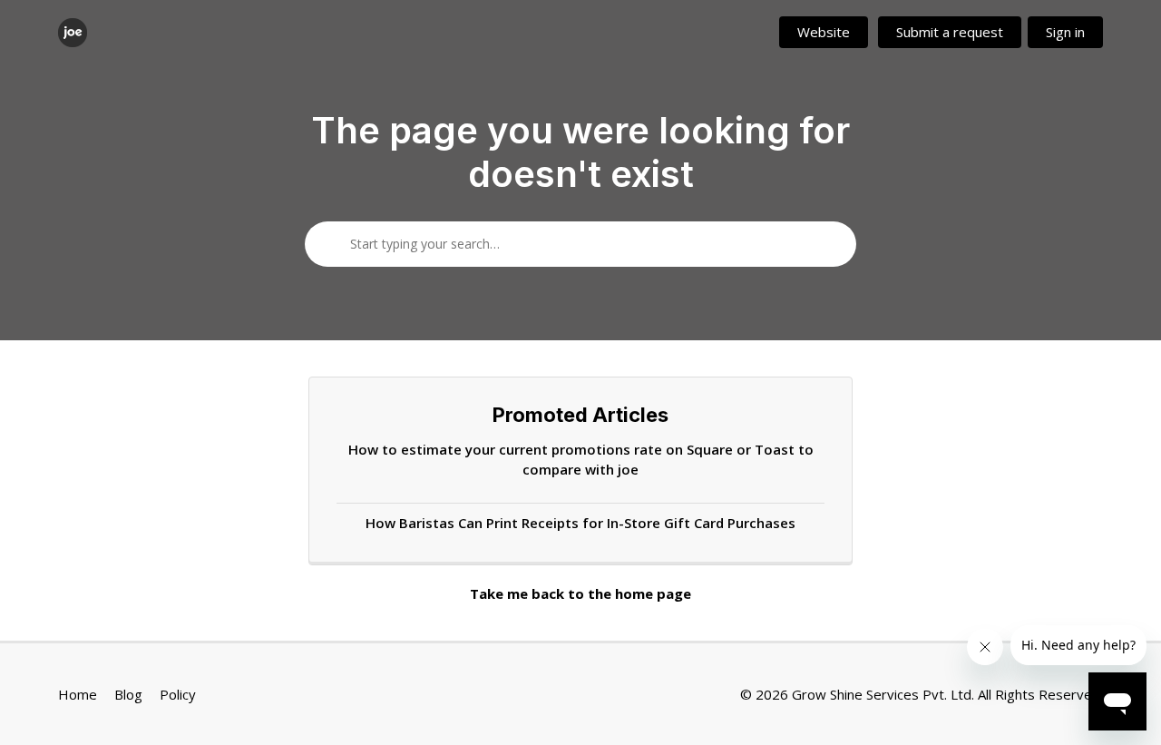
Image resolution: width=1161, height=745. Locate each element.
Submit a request (949, 32)
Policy (178, 694)
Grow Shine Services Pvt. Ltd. (883, 694)
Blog (128, 694)
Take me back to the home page (580, 593)
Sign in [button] (1065, 32)
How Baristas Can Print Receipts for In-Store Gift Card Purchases (580, 523)
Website (823, 32)
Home (77, 694)
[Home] (72, 32)
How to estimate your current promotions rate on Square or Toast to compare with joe (581, 459)
